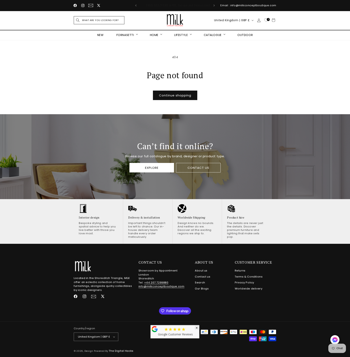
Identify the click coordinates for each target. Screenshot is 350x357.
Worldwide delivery (248, 288)
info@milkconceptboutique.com (162, 286)
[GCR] (154, 329)
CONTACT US (198, 168)
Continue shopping (175, 95)
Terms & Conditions (249, 277)
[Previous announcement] (135, 5)
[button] (99, 20)
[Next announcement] (214, 5)
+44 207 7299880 (156, 282)
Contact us (202, 277)
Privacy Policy (244, 282)
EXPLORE (151, 168)
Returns (240, 271)
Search (200, 282)
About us (201, 271)
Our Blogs (202, 288)
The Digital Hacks (121, 351)
